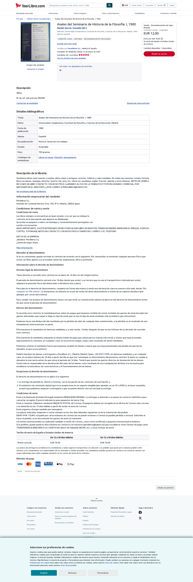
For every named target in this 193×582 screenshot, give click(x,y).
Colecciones (53, 13)
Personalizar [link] (103, 573)
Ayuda (171, 5)
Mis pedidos (31, 525)
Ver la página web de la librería (31, 191)
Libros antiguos (80, 13)
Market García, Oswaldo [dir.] (39, 19)
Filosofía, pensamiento (65, 157)
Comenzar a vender (168, 13)
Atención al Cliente (117, 516)
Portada (19, 19)
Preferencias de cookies (40, 562)
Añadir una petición (166, 488)
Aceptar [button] (44, 573)
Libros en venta (45, 157)
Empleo (85, 520)
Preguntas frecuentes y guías (121, 512)
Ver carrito (31, 529)
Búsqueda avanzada (24, 13)
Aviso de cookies (89, 533)
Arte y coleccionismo (110, 13)
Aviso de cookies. (112, 562)
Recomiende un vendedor (64, 523)
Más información (24, 247)
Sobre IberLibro (88, 512)
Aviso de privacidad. (69, 565)
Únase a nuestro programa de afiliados (66, 517)
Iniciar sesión (137, 5)
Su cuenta (149, 5)
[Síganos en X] (140, 518)
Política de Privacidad (90, 525)
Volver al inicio (97, 500)
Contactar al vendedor (27, 103)
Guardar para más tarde (67, 43)
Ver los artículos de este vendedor (71, 58)
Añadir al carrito (159, 53)
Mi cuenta (30, 520)
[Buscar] (109, 5)
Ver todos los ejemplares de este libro (75, 66)
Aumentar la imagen (35, 69)
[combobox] (77, 5)
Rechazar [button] (72, 573)
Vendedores (140, 13)
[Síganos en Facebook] (140, 512)
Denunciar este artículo (138, 103)
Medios (85, 516)
